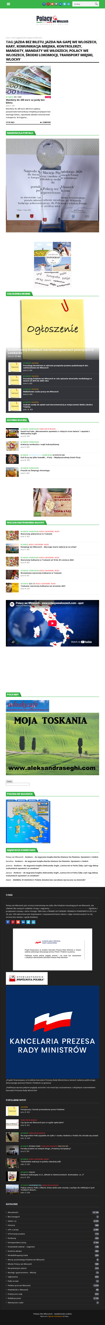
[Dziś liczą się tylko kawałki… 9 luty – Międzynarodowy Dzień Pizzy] (12, 459)
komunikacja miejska (36, 46)
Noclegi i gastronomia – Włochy (22, 1272)
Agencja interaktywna (55, 1316)
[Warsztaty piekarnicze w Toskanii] (12, 535)
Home (8, 38)
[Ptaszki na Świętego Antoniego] (12, 472)
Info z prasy (18, 97)
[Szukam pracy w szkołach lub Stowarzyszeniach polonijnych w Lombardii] (52, 329)
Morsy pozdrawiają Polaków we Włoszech (26, 1259)
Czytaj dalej (10, 122)
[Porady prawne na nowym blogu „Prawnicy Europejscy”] (12, 1150)
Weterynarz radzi (15, 1302)
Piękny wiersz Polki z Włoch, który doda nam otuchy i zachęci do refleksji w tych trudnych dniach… (57, 1188)
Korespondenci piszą (35, 455)
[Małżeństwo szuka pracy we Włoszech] (14, 393)
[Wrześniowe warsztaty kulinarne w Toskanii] (12, 574)
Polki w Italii (13, 1281)
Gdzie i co (32, 584)
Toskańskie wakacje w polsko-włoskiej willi (41, 1161)
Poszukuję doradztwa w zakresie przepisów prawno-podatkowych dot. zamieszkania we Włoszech (55, 366)
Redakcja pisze (14, 1298)
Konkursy (32, 1172)
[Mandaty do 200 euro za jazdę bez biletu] (28, 80)
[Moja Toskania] (52, 774)
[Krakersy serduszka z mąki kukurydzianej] (12, 446)
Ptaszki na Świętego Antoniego (35, 470)
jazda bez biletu (29, 41)
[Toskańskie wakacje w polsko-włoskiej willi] (12, 1163)
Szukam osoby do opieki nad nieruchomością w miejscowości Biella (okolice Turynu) (58, 405)
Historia (11, 1225)
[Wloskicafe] (27, 711)
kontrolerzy (69, 46)
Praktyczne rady (63, 1146)
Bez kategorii (14, 1216)
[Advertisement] (25, 672)
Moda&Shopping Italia (18, 1255)
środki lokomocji (42, 55)
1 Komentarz (46, 122)
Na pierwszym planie (59, 455)
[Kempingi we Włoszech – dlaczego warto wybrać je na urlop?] (12, 548)
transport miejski (75, 55)
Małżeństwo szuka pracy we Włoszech (41, 391)
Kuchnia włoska (34, 429)
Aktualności (9, 97)
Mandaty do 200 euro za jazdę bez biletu (25, 101)
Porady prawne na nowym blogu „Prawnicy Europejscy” (46, 1148)
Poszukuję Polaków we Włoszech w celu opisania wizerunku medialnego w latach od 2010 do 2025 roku (57, 379)
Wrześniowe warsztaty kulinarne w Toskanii (41, 573)
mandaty (14, 50)
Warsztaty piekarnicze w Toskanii (36, 534)
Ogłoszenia (34, 363)
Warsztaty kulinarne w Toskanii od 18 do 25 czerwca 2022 (47, 560)
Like (48, 97)
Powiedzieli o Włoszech (18, 1289)
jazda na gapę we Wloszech (70, 41)
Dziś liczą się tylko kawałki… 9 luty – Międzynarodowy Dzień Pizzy (51, 457)
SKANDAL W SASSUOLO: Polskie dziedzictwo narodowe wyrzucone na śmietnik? (49, 880)
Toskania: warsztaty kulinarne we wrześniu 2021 (43, 586)
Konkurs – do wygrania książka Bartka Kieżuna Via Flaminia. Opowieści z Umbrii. (62, 857)
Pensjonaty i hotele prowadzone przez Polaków (42, 1109)
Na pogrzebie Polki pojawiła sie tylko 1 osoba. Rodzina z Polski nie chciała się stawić (59, 1135)
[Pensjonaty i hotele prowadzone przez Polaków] (12, 1111)
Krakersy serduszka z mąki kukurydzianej (40, 444)
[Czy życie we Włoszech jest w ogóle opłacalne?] (12, 1124)
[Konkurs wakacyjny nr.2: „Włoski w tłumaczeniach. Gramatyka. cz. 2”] (12, 1176)
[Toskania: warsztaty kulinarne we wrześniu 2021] (12, 587)
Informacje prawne (34, 1146)
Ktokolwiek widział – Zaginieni (21, 1246)
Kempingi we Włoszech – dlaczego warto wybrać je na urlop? (49, 547)
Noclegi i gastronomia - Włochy (49, 531)
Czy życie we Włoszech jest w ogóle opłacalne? (42, 1122)
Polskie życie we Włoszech (47, 429)
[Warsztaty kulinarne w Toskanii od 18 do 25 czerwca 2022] (12, 561)
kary (10, 46)
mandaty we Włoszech (46, 50)
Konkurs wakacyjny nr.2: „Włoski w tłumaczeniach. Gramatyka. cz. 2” (52, 1174)
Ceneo (9, 781)
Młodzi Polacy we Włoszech (20, 1264)
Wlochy (13, 59)
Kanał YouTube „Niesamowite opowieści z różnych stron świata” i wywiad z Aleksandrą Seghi (55, 432)
